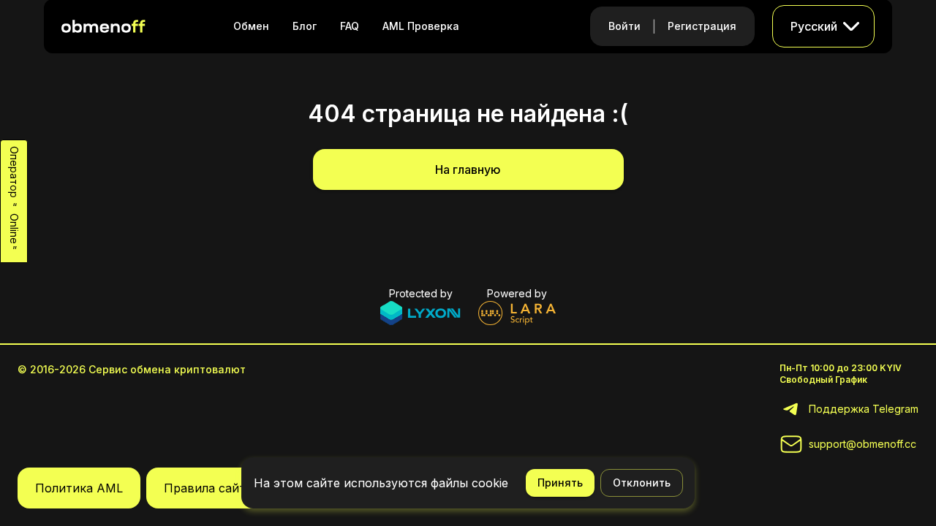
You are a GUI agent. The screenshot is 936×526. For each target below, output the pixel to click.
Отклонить (642, 482)
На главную (468, 169)
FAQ (349, 26)
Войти (624, 26)
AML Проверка (420, 26)
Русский (813, 26)
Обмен (251, 26)
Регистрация (702, 26)
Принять (560, 482)
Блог (304, 26)
